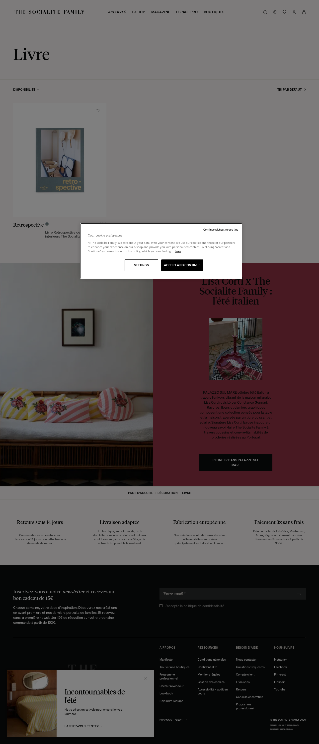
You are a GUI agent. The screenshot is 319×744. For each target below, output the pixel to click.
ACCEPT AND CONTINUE (182, 265)
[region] (161, 251)
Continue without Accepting (221, 229)
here (178, 251)
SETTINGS (141, 265)
